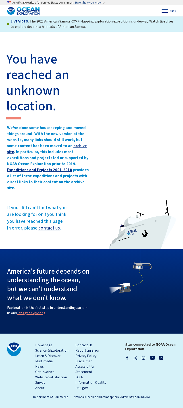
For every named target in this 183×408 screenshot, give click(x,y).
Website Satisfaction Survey (51, 380)
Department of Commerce (50, 397)
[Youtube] (152, 358)
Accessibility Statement (84, 369)
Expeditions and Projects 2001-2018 (39, 170)
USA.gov (81, 387)
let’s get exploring (31, 313)
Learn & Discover (47, 355)
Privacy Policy (85, 355)
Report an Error (87, 350)
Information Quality (90, 382)
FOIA (79, 377)
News (39, 366)
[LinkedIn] (161, 358)
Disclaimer (83, 361)
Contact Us (83, 345)
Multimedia (44, 361)
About (40, 387)
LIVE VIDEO (19, 21)
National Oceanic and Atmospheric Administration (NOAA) (112, 397)
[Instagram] (143, 358)
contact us (49, 228)
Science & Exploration (52, 350)
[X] (135, 358)
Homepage (43, 345)
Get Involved (44, 371)
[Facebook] (127, 358)
